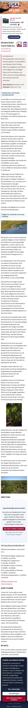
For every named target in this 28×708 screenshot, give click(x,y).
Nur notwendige (14, 689)
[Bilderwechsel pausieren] (25, 11)
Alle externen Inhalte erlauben (14, 699)
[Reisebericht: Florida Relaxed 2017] (24, 46)
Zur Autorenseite (14, 37)
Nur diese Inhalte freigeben (14, 529)
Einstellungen (14, 693)
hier (2, 552)
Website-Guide (16, 706)
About (8, 706)
